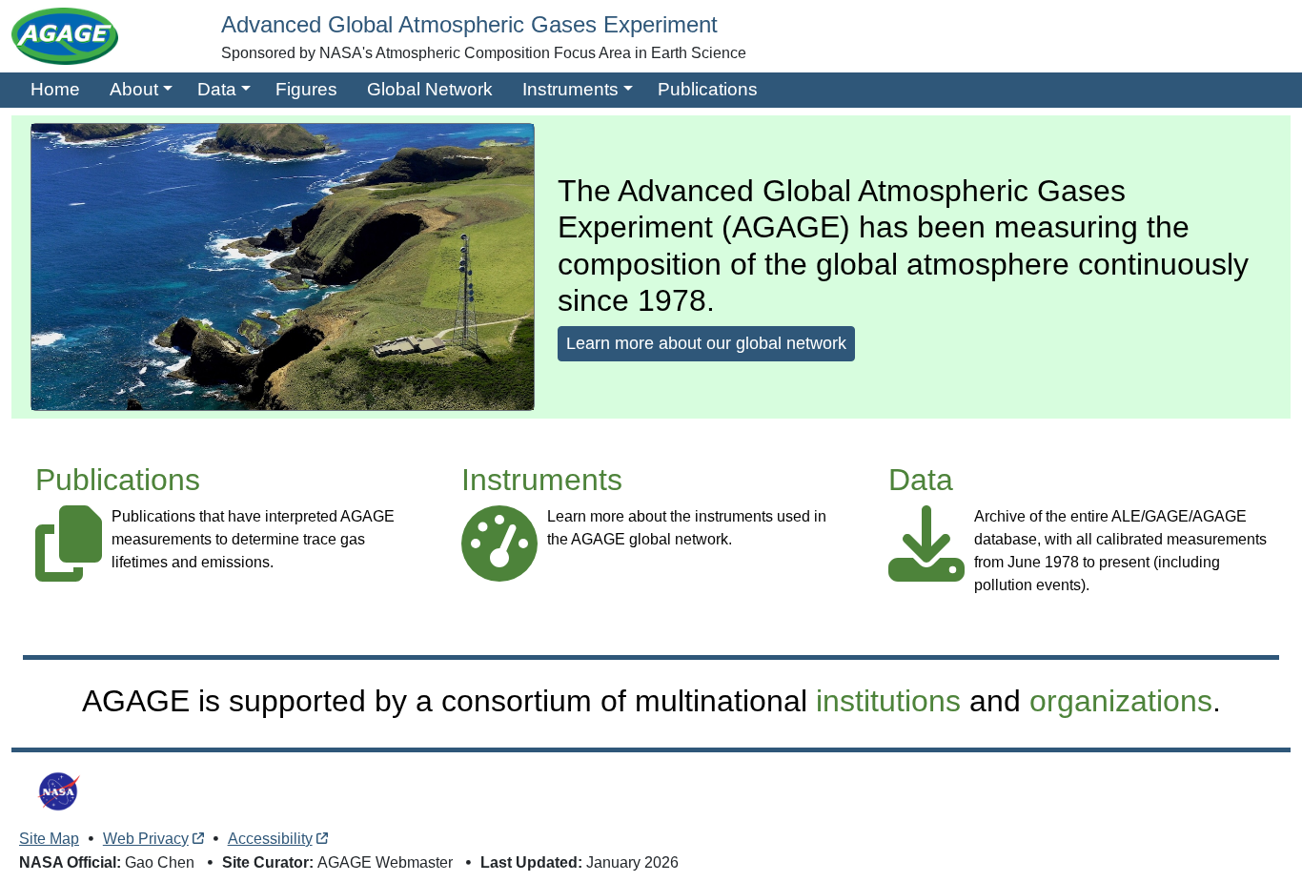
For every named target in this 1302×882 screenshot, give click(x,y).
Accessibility (270, 839)
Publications (708, 89)
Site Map (49, 839)
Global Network (430, 89)
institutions (888, 701)
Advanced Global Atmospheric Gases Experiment (469, 24)
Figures (306, 89)
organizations (1120, 701)
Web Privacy (146, 839)
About (134, 89)
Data (216, 89)
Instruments (570, 89)
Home (55, 89)
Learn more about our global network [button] (706, 343)
